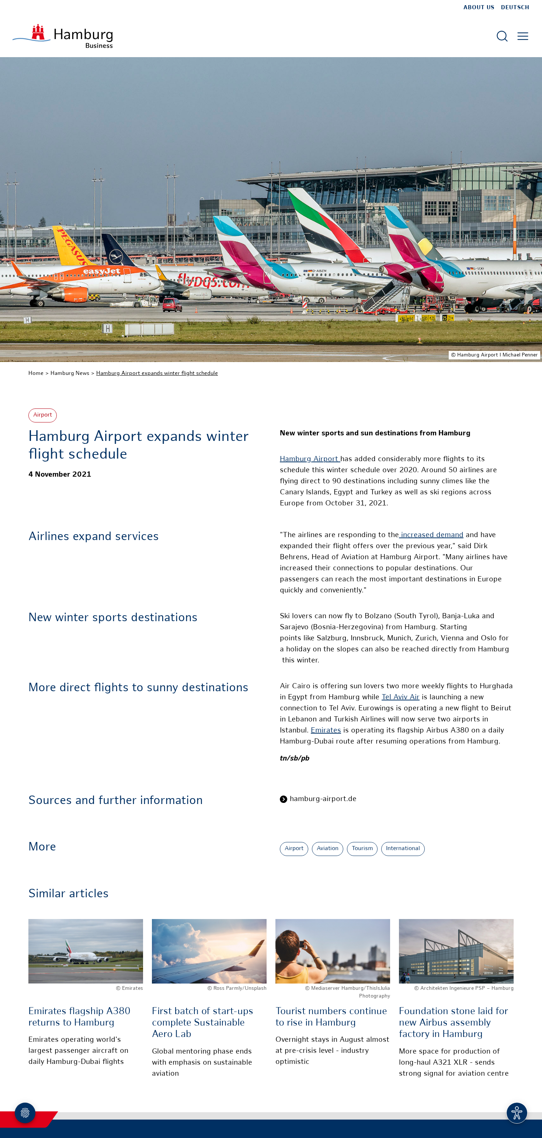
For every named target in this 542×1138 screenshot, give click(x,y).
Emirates (326, 730)
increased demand (431, 535)
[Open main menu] (522, 36)
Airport (42, 415)
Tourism (362, 849)
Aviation (327, 849)
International (403, 849)
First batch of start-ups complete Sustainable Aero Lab (202, 1023)
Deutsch (515, 7)
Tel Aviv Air (401, 697)
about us (478, 7)
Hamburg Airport (310, 459)
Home (36, 373)
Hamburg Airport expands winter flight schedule (157, 373)
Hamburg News (70, 373)
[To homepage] (62, 36)
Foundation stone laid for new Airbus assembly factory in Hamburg (453, 1023)
